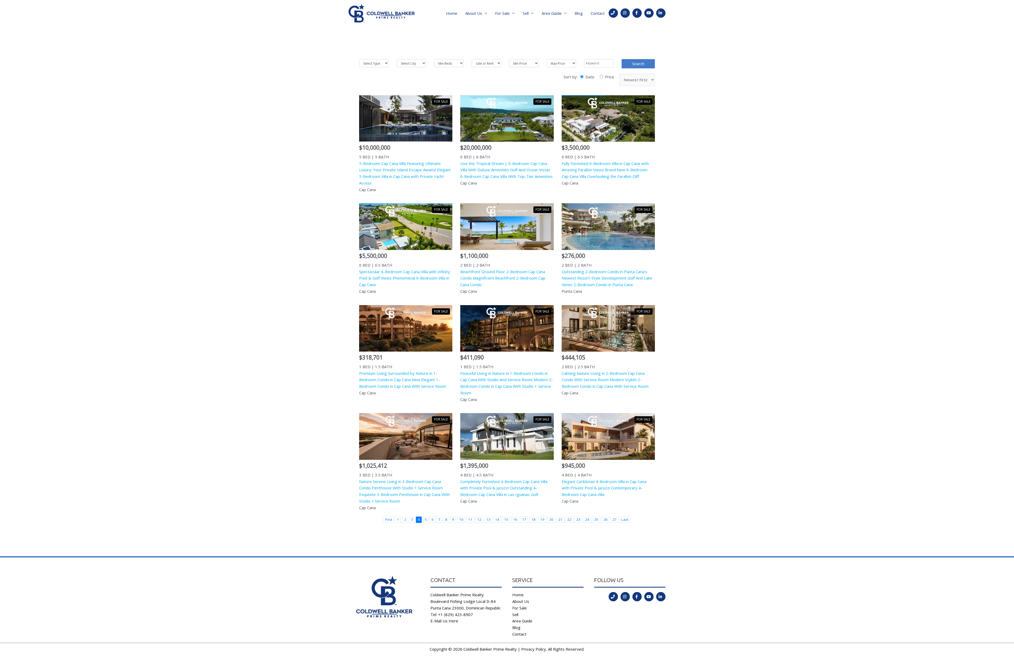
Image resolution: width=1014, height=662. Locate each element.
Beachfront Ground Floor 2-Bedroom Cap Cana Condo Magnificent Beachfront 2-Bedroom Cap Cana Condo (502, 278)
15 (506, 519)
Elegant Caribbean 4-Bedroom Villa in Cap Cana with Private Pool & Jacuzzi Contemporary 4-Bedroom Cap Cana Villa (604, 488)
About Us (473, 13)
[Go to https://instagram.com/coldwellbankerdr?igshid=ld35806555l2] (625, 13)
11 (470, 519)
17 (524, 519)
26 (605, 519)
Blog (579, 13)
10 (461, 519)
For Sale (502, 13)
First (388, 519)
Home (451, 13)
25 (596, 519)
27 (614, 519)
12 (479, 519)
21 (560, 519)
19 (542, 519)
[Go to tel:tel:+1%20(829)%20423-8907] (613, 13)
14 (497, 519)
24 (587, 519)
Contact (598, 13)
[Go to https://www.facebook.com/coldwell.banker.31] (637, 13)
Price (609, 76)
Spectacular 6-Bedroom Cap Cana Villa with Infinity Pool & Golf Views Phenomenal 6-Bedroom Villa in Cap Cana (404, 278)
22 (569, 519)
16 (515, 519)
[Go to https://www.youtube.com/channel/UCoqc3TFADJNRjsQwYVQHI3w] (649, 13)
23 (578, 519)
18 (533, 519)
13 (488, 519)
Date (589, 76)
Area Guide (552, 13)
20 (551, 519)
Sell (526, 13)
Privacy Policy (533, 649)
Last (624, 519)
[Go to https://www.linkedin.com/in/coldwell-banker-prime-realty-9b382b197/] (660, 13)
